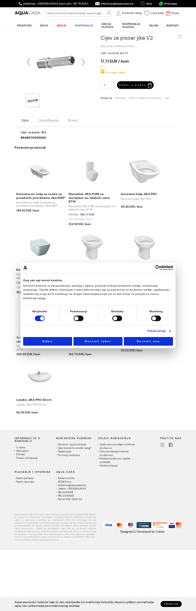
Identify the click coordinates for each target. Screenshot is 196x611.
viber (149, 3)
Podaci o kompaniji (27, 458)
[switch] (78, 318)
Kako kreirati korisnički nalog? (74, 448)
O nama (20, 447)
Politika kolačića (109, 465)
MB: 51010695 (66, 495)
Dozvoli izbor (98, 341)
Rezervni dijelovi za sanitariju (145, 98)
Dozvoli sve (148, 341)
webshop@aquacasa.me (117, 3)
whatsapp (170, 3)
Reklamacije (64, 451)
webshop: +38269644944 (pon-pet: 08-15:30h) (55, 3)
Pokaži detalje (157, 331)
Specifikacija (49, 120)
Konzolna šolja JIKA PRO (139, 194)
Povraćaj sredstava (69, 455)
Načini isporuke (25, 481)
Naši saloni (22, 451)
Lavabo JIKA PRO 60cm (34, 400)
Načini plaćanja (24, 478)
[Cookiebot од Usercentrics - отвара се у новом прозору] (158, 267)
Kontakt (20, 454)
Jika (167, 98)
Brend (72, 120)
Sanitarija (120, 98)
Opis (25, 120)
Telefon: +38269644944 (72, 488)
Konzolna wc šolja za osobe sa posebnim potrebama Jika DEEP (40, 196)
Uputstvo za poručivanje (72, 444)
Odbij (47, 341)
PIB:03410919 (65, 492)
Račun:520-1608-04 (70, 499)
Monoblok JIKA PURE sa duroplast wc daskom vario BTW (89, 197)
